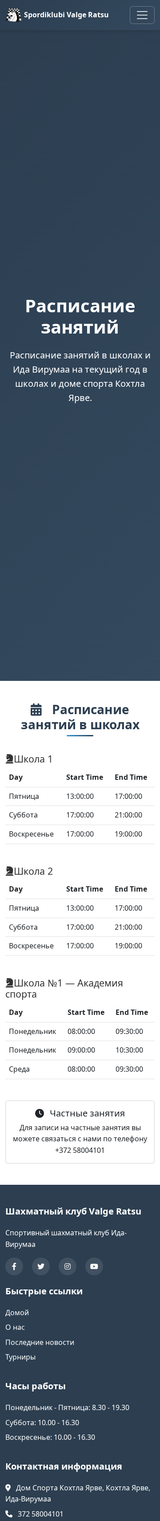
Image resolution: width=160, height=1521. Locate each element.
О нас (15, 1327)
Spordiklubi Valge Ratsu (65, 15)
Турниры (20, 1357)
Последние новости (39, 1342)
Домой (17, 1312)
